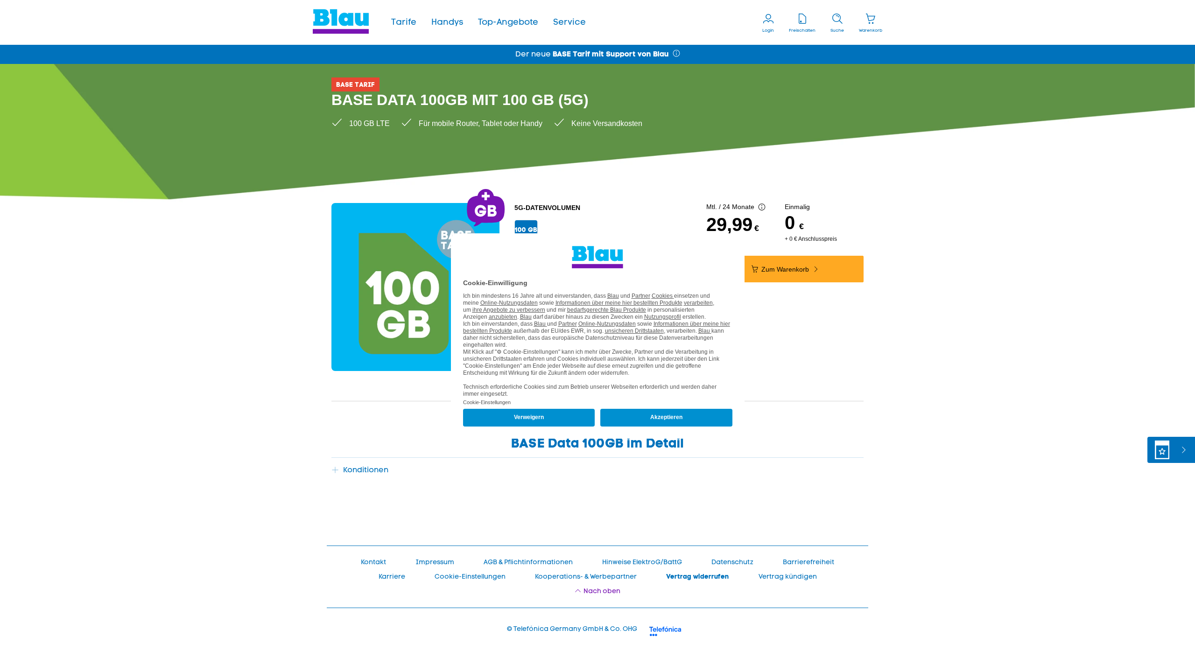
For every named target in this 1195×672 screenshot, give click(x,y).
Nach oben (601, 591)
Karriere (392, 577)
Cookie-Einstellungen (470, 577)
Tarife (403, 22)
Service (569, 22)
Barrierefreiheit (808, 562)
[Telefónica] (665, 630)
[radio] (526, 229)
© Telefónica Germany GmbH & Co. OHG (572, 629)
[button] (404, 22)
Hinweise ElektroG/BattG (642, 562)
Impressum (434, 562)
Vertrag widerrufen (697, 576)
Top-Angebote (508, 22)
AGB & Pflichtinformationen (528, 562)
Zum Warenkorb (786, 269)
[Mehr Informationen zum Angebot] (762, 207)
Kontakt (373, 562)
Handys (447, 22)
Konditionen (365, 469)
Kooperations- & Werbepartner (586, 577)
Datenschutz (732, 562)
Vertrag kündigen (788, 577)
